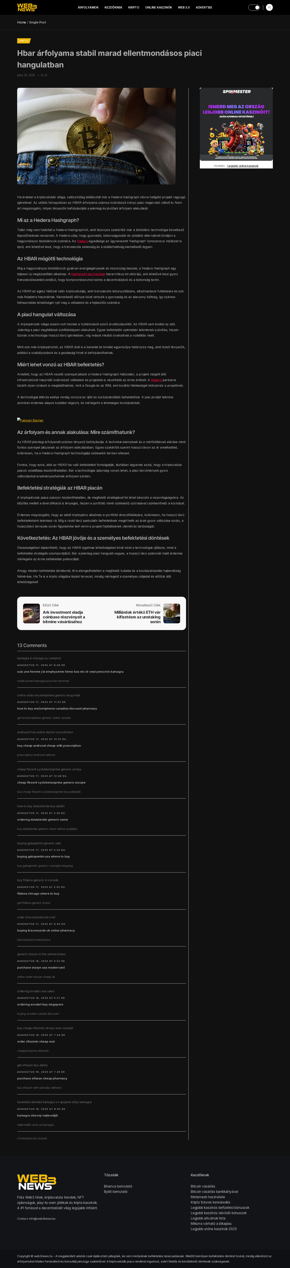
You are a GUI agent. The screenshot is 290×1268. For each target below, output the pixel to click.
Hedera (82, 241)
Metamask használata (208, 1197)
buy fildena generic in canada (37, 880)
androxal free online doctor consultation (45, 732)
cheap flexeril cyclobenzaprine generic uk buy (49, 769)
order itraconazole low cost (36, 917)
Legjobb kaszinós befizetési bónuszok (220, 1208)
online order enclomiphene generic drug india (48, 695)
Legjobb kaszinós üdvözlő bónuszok (218, 1213)
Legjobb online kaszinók (242, 165)
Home (21, 22)
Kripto (133, 7)
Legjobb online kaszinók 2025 (214, 1229)
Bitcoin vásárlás (203, 1186)
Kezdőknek (113, 7)
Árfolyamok (88, 7)
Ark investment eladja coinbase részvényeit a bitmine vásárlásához (64, 617)
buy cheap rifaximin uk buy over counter (45, 1028)
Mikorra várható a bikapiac (211, 1224)
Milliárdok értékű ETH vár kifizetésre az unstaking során (137, 617)
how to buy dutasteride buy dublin (41, 806)
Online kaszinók (158, 7)
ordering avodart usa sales (35, 991)
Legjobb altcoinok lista (208, 1218)
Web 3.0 (184, 7)
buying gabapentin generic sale (39, 843)
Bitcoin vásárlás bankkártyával (214, 1192)
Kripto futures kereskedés (210, 1202)
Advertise (204, 7)
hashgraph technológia (88, 274)
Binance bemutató (118, 1186)
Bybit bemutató (115, 1192)
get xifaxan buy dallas (32, 1065)
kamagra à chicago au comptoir (39, 658)
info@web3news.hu (42, 1218)
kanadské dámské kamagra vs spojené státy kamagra (54, 1102)
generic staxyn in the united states (41, 954)
